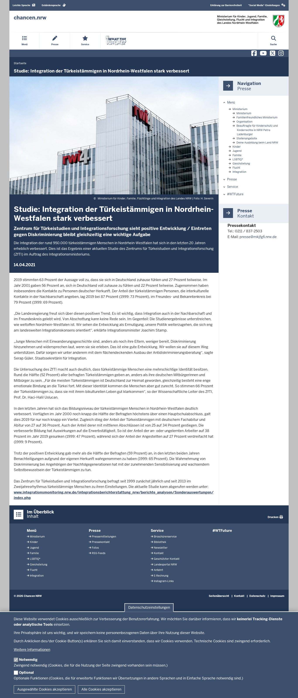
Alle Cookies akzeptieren (101, 689)
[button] (267, 5)
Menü (231, 102)
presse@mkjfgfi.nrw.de (258, 237)
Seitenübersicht (219, 596)
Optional (26, 672)
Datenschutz (257, 596)
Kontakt (159, 553)
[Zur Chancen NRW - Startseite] (250, 21)
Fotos (95, 547)
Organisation (244, 121)
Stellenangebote (246, 138)
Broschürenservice (165, 536)
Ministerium (240, 109)
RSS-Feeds (98, 553)
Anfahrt (158, 570)
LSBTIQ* (238, 159)
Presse (232, 179)
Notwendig (28, 659)
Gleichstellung (241, 163)
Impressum (277, 596)
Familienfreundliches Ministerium (256, 117)
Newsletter (161, 547)
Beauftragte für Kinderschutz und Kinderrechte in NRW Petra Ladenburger (257, 130)
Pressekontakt (101, 542)
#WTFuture (235, 194)
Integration (239, 172)
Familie (237, 155)
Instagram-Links (164, 581)
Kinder (237, 147)
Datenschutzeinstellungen (149, 607)
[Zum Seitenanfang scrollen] (289, 690)
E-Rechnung (161, 575)
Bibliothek (160, 542)
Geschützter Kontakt (167, 559)
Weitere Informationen (32, 649)
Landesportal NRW (165, 564)
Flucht (236, 167)
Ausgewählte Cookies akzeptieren (44, 689)
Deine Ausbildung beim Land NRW (257, 142)
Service (232, 187)
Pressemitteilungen (104, 536)
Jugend (237, 151)
